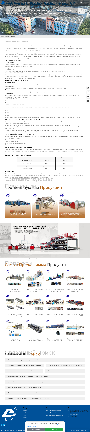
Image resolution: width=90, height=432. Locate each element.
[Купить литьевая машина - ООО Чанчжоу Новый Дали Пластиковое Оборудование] (5, 3)
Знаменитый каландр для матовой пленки (22, 371)
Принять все (54, 429)
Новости (25, 413)
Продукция (25, 412)
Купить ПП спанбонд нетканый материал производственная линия (31, 382)
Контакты (25, 417)
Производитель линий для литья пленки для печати (26, 387)
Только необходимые (35, 429)
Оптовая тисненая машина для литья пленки (63, 371)
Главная (2, 36)
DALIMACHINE (47, 149)
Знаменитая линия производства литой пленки (65, 365)
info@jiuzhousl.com (74, 414)
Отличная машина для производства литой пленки (25, 360)
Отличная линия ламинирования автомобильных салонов (28, 393)
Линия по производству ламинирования (54, 413)
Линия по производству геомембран (53, 410)
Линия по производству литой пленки (54, 412)
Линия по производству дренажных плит (54, 415)
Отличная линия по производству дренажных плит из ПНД (28, 398)
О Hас (24, 415)
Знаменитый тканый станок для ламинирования (25, 365)
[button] (82, 205)
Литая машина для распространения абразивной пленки (28, 376)
